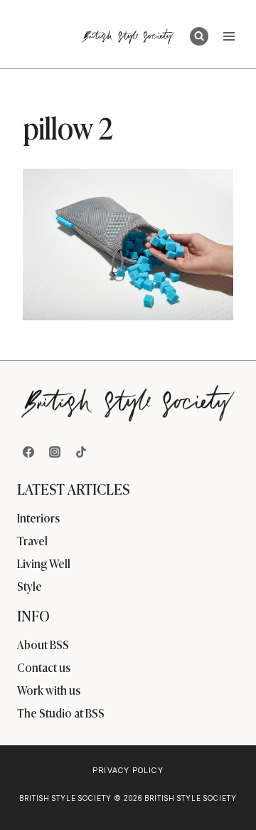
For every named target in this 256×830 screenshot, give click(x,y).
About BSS (43, 644)
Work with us (48, 689)
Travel (32, 540)
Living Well (43, 563)
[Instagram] (54, 452)
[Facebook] (28, 452)
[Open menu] (228, 36)
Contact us (43, 667)
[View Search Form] (199, 36)
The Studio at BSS (61, 712)
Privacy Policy (127, 770)
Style (29, 585)
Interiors (38, 517)
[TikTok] (81, 452)
